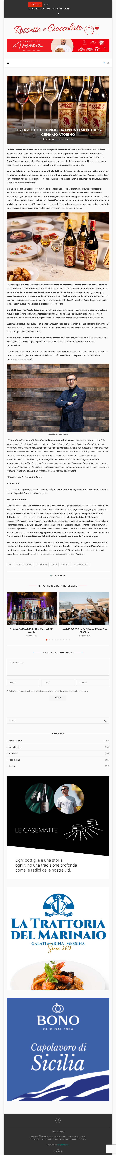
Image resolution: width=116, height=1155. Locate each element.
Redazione (50, 139)
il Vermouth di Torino (24, 564)
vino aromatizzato (81, 564)
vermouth (65, 564)
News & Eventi (59, 740)
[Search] (108, 63)
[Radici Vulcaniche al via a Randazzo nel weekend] (84, 608)
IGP (9, 564)
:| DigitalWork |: (63, 1144)
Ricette (59, 766)
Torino (54, 564)
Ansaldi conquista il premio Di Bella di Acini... (31, 630)
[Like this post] (52, 575)
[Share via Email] (64, 575)
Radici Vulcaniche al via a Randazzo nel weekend (84, 630)
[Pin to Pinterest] (61, 575)
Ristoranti (59, 753)
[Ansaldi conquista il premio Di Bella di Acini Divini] (32, 608)
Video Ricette (59, 747)
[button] (45, 4)
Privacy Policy (58, 1131)
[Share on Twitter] (58, 575)
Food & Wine (59, 759)
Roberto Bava (42, 564)
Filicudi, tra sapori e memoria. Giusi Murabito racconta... (56, 9)
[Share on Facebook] (55, 575)
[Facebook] (58, 14)
